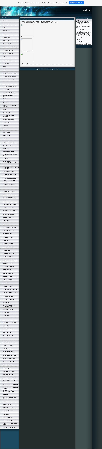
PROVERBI (6, 148)
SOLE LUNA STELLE (8, 420)
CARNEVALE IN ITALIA (8, 207)
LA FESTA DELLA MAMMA (9, 322)
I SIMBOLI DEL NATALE (9, 188)
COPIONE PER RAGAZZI (9, 355)
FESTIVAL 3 (6, 224)
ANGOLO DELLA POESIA (9, 378)
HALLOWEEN (6, 325)
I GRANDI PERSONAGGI (9, 427)
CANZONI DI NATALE (8, 309)
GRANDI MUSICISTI (8, 345)
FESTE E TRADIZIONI (8, 279)
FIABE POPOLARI (7, 233)
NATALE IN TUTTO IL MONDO (10, 292)
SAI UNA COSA (7, 404)
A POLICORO (6, 30)
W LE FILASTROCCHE (8, 361)
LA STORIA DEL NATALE (9, 184)
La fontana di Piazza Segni (9, 76)
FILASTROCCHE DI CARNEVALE (8, 194)
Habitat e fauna (6, 56)
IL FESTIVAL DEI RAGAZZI (9, 227)
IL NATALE (5, 283)
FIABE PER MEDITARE (8, 253)
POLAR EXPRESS (7, 302)
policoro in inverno (7, 40)
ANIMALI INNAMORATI (8, 247)
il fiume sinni (6, 63)
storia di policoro (7, 24)
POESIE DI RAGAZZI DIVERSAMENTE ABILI (8, 391)
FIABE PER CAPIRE (8, 276)
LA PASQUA (6, 315)
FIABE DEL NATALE (8, 286)
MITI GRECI (6, 414)
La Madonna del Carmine (9, 119)
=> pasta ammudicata (8, 142)
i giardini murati (6, 37)
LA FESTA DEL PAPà (8, 319)
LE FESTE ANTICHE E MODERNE (8, 116)
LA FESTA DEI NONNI (8, 328)
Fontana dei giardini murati (9, 86)
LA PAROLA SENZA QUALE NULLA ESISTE (9, 398)
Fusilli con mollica (53, 22)
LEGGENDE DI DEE (8, 417)
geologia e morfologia (8, 53)
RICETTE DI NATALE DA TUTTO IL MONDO (9, 306)
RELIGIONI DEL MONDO (9, 358)
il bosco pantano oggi (8, 50)
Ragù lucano (36, 22)
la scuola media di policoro (9, 92)
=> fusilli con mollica (7, 145)
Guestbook (5, 20)
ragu (22, 36)
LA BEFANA (6, 312)
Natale (4, 129)
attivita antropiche (7, 60)
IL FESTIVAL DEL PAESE (9, 214)
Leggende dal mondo (8, 410)
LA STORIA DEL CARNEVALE (10, 191)
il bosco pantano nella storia (9, 47)
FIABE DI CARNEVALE (8, 217)
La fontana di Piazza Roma (9, 83)
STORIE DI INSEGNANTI (9, 371)
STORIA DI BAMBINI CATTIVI (10, 260)
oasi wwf (5, 70)
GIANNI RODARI (7, 269)
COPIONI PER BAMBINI (9, 351)
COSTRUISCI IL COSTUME (10, 204)
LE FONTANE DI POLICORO (10, 73)
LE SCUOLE (6, 89)
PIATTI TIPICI (6, 135)
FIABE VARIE (6, 240)
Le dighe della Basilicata (8, 171)
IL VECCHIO (6, 401)
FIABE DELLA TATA (7, 237)
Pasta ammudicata (44, 22)
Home (4, 27)
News (4, 33)
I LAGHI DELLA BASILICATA (10, 178)
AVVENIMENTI (6, 132)
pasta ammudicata (25, 51)
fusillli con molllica (25, 63)
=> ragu (5, 138)
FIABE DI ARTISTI (7, 250)
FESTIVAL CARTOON (8, 230)
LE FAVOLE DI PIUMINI (8, 266)
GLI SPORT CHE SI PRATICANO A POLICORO (9, 162)
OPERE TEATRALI (7, 348)
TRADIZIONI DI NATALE (9, 299)
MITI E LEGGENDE (8, 407)
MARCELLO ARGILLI (8, 256)
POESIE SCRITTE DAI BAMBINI (11, 384)
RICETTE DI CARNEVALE (9, 197)
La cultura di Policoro (8, 165)
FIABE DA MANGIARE (8, 243)
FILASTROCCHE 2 (7, 368)
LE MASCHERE (7, 201)
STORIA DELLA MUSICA (9, 342)
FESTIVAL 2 (6, 220)
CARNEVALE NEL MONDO (9, 210)
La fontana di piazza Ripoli (9, 79)
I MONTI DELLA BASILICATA (10, 174)
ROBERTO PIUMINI (8, 263)
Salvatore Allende (7, 43)
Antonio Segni (6, 112)
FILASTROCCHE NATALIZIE (10, 289)
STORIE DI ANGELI (8, 374)
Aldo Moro (5, 109)
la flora (4, 66)
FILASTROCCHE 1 (7, 365)
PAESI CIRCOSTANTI (8, 151)
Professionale (6, 102)
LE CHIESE (6, 158)
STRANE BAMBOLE (8, 273)
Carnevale (5, 125)
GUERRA (5, 394)
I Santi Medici (6, 122)
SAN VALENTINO (7, 332)
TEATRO (5, 338)
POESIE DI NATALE (8, 296)
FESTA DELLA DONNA (8, 335)
